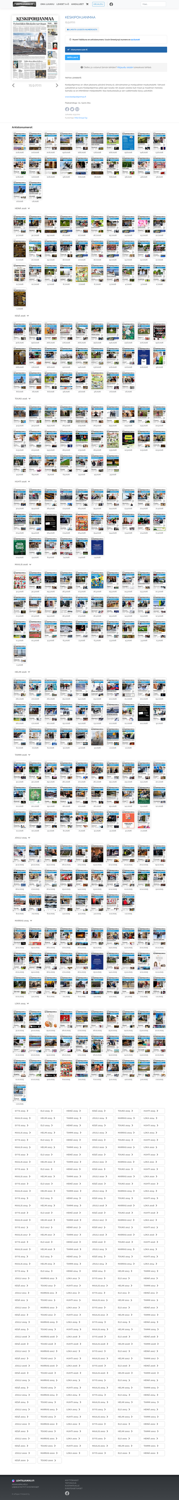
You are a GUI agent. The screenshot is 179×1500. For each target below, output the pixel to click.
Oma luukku (47, 4)
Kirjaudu (98, 4)
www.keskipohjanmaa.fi (75, 96)
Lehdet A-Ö (62, 4)
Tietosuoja (70, 1483)
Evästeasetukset (74, 1488)
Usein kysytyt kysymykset (25, 1487)
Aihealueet (77, 4)
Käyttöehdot (72, 1480)
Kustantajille (72, 1486)
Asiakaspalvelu (20, 1484)
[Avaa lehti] (19, 141)
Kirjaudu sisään (125, 67)
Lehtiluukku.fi (25, 1480)
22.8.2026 (135, 39)
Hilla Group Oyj (80, 118)
